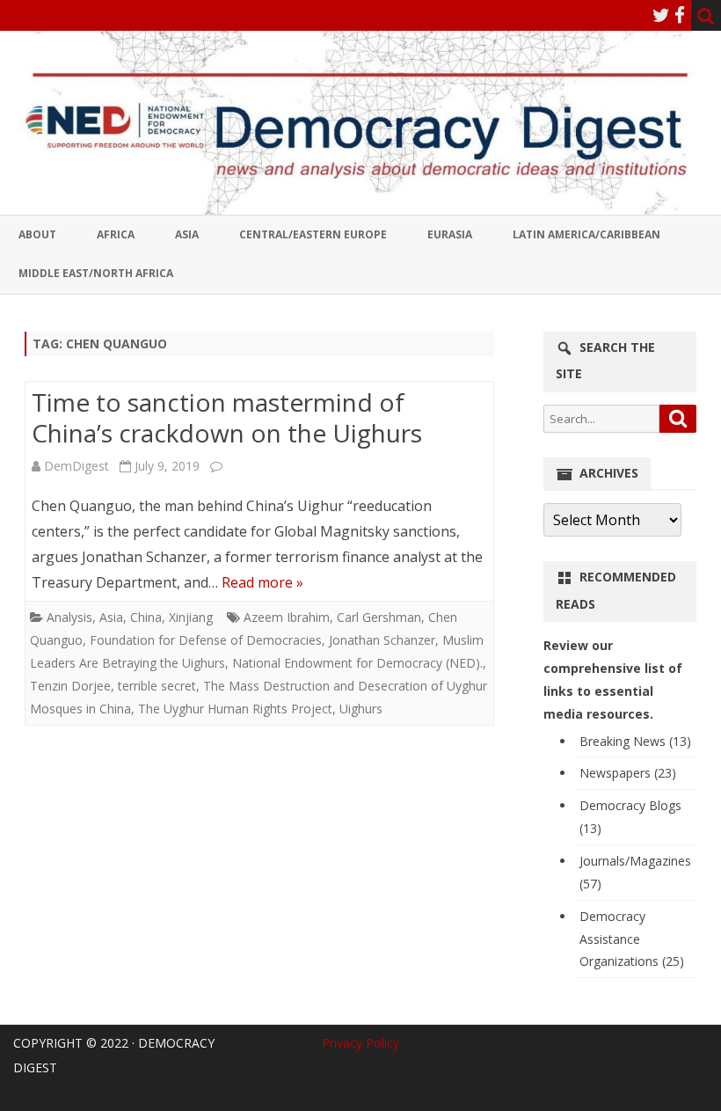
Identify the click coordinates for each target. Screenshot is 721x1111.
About (37, 234)
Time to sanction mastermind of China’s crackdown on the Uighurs (227, 417)
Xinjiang (191, 617)
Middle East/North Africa (95, 273)
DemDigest (76, 465)
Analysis (69, 617)
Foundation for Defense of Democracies (206, 640)
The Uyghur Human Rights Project (235, 708)
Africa (116, 234)
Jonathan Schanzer (382, 640)
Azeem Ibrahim (287, 617)
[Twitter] (661, 15)
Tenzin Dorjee (70, 685)
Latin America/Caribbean (586, 234)
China (146, 617)
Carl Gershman (379, 617)
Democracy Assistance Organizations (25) (631, 939)
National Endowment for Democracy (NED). (357, 662)
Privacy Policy (360, 1042)
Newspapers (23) (627, 772)
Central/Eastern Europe (313, 234)
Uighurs (360, 708)
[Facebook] (679, 15)
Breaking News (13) (635, 741)
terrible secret (157, 685)
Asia (187, 234)
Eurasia (449, 234)
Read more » (262, 582)
